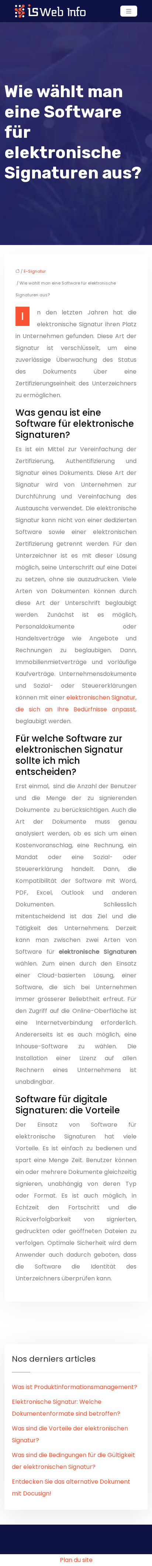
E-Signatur (35, 271)
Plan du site (76, 1560)
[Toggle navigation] (128, 11)
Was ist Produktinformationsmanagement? (74, 1387)
